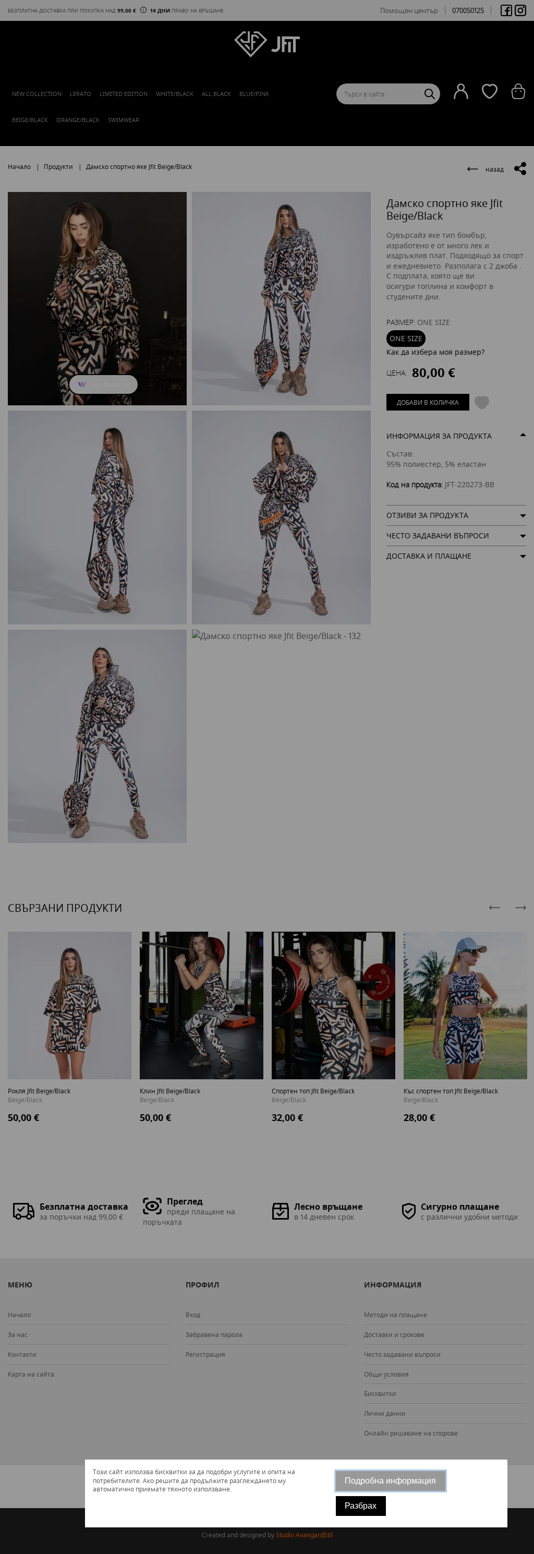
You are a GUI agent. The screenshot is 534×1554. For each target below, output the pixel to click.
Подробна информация (390, 1480)
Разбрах (361, 1505)
